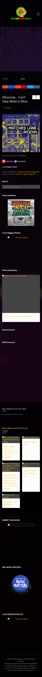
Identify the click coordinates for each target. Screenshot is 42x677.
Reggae (22, 79)
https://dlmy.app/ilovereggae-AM (29, 172)
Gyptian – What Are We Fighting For (30, 473)
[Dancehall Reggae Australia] (21, 14)
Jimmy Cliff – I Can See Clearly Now (17, 316)
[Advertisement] (21, 49)
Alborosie (23, 156)
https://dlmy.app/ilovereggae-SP (26, 174)
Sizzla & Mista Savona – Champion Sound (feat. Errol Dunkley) (11, 451)
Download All (7, 107)
